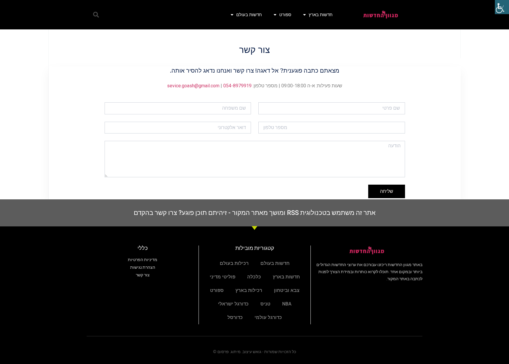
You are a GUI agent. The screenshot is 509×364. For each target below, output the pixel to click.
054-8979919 (237, 86)
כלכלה (254, 277)
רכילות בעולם (234, 263)
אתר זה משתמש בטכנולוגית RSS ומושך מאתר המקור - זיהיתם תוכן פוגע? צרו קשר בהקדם (255, 212)
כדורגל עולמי (268, 317)
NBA (287, 304)
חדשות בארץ (321, 14)
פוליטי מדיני (222, 277)
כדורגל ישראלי (233, 304)
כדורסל (235, 317)
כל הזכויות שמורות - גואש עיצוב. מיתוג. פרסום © (254, 351)
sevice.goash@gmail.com (193, 86)
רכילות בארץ (248, 290)
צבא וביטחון (287, 290)
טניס (265, 304)
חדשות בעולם (249, 14)
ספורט (285, 14)
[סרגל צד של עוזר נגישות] (502, 7)
